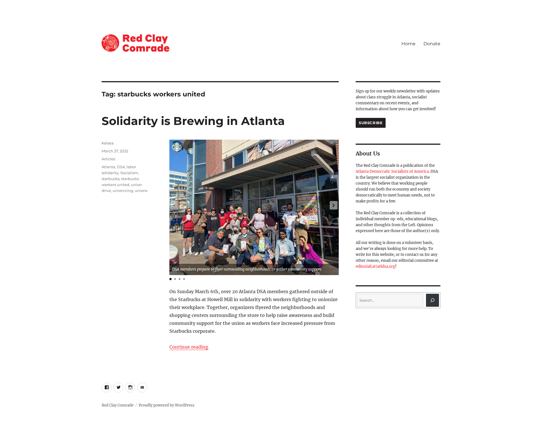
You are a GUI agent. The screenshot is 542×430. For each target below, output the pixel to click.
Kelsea (108, 143)
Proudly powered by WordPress (166, 405)
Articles (108, 159)
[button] (334, 205)
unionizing (123, 190)
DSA (121, 167)
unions (141, 190)
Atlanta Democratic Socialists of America (392, 171)
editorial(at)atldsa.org (375, 266)
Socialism (129, 172)
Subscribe (371, 122)
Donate (431, 43)
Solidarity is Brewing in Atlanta (193, 121)
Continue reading (188, 347)
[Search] (432, 300)
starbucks (110, 178)
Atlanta (108, 167)
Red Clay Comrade (118, 405)
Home (408, 43)
